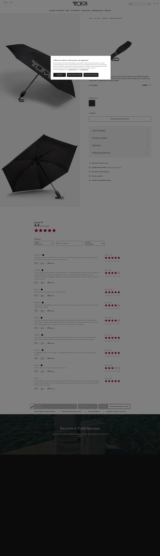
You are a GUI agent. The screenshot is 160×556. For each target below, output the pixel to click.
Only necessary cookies (74, 74)
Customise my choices (91, 74)
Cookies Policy (84, 69)
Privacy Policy (72, 69)
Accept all (59, 74)
